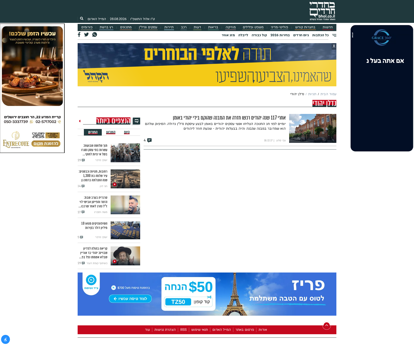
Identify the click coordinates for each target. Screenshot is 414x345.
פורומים (87, 27)
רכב (184, 27)
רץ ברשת (106, 27)
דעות (197, 27)
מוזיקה (231, 27)
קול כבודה (259, 35)
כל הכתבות (320, 35)
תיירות (169, 27)
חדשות (328, 27)
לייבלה (243, 35)
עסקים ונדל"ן (148, 27)
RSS (183, 329)
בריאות (213, 27)
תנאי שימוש (199, 329)
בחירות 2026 (280, 35)
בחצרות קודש (305, 27)
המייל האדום (97, 19)
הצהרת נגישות (165, 329)
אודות (263, 329)
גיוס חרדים (301, 35)
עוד (147, 329)
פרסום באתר (244, 329)
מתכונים (126, 27)
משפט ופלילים (253, 27)
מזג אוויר (228, 35)
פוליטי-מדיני (279, 27)
